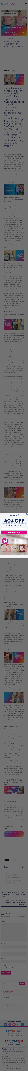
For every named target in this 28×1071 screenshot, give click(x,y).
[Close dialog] (27, 514)
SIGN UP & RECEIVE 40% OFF (14, 532)
